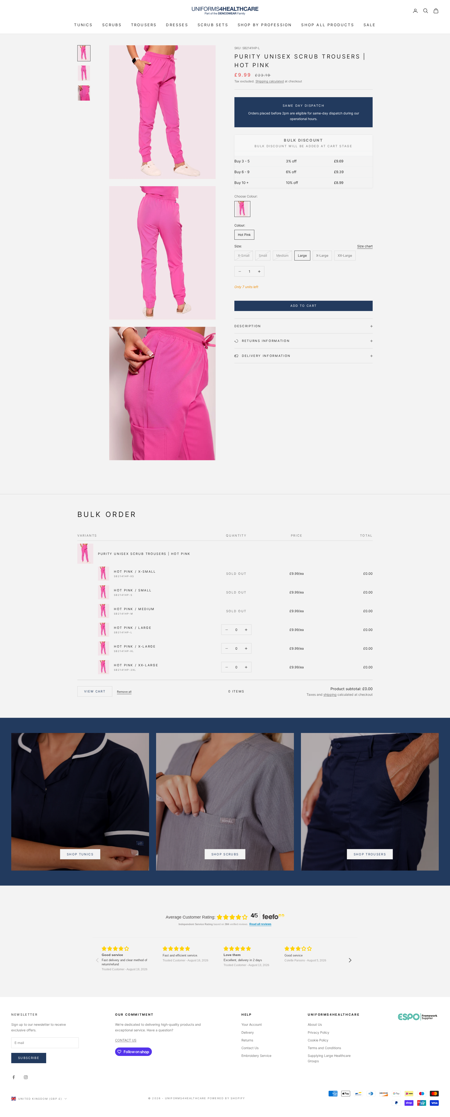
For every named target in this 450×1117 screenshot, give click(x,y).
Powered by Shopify (226, 1098)
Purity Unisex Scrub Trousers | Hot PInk (144, 554)
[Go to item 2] (83, 73)
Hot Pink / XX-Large (136, 665)
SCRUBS (112, 24)
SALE (370, 24)
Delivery (247, 1032)
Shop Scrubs (225, 854)
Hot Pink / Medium (134, 609)
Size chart (365, 246)
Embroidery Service (256, 1056)
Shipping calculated (269, 81)
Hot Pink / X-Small (135, 571)
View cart (94, 691)
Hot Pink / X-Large (135, 646)
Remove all (124, 691)
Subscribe (28, 1058)
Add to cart (303, 306)
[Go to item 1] (83, 53)
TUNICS (83, 24)
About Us (315, 1024)
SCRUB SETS (213, 24)
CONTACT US (125, 1040)
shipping (330, 694)
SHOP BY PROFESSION (265, 24)
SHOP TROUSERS (370, 854)
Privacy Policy (318, 1032)
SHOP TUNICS (80, 854)
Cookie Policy (318, 1040)
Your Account (251, 1024)
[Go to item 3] (83, 93)
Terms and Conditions (324, 1048)
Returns (247, 1040)
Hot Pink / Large (132, 628)
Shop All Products (327, 24)
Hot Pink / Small (132, 590)
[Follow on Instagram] (25, 1077)
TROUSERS (144, 24)
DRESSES (177, 24)
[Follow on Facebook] (13, 1077)
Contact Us (250, 1048)
